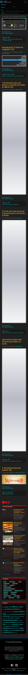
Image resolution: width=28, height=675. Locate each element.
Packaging (6, 592)
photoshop (13, 626)
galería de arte (5, 618)
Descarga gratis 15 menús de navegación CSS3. (12, 48)
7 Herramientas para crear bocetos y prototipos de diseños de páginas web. (13, 85)
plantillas (12, 628)
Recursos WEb (5, 53)
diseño (5, 39)
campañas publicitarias (12, 609)
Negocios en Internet (19, 590)
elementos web (18, 39)
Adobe (5, 581)
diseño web (11, 39)
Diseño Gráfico (6, 583)
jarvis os (7, 624)
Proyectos (5, 594)
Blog (2, 10)
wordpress (15, 632)
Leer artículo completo (7, 33)
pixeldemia (6, 628)
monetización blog (7, 626)
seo (9, 630)
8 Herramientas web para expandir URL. (11, 469)
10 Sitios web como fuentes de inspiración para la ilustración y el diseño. (13, 213)
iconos (19, 461)
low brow (9, 624)
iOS (4, 624)
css (5, 76)
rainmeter (17, 628)
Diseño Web (23, 16)
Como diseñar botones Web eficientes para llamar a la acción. (11, 341)
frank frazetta (12, 616)
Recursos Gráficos (7, 595)
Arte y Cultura (12, 581)
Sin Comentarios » (6, 32)
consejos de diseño (9, 611)
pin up (17, 626)
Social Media (11, 597)
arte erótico (19, 607)
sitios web (16, 204)
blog (4, 609)
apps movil (8, 607)
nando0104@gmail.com (15, 656)
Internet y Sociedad (7, 587)
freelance (16, 616)
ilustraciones (6, 622)
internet (21, 622)
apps (4, 607)
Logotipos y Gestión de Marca (9, 588)
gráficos (6, 461)
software (21, 332)
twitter (12, 632)
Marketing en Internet (7, 590)
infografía (18, 622)
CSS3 (21, 52)
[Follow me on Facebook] (12, 665)
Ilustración (19, 218)
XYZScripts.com (19, 674)
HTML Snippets (8, 674)
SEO (24, 472)
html (18, 620)
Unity (18, 597)
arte (13, 606)
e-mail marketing (9, 614)
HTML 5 (5, 585)
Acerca (2, 13)
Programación (13, 592)
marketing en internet (17, 624)
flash (9, 616)
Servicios (3, 7)
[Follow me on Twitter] (16, 665)
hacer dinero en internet (14, 618)
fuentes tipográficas (21, 616)
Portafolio (3, 4)
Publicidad (13, 594)
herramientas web (7, 40)
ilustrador (13, 622)
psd (14, 628)
